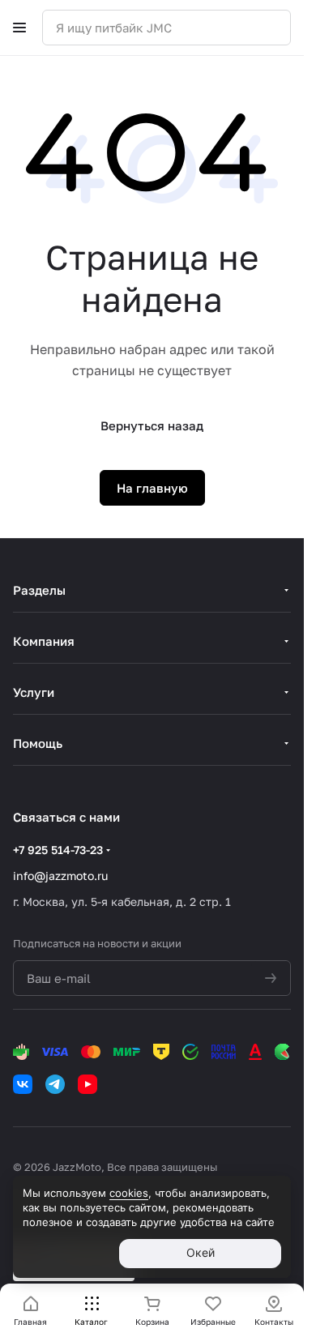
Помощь (37, 743)
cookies (128, 1192)
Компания (44, 641)
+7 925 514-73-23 (58, 850)
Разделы (39, 590)
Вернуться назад (151, 425)
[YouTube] (87, 1084)
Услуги (33, 692)
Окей (200, 1252)
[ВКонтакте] (22, 1084)
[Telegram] (55, 1084)
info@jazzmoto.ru (60, 875)
